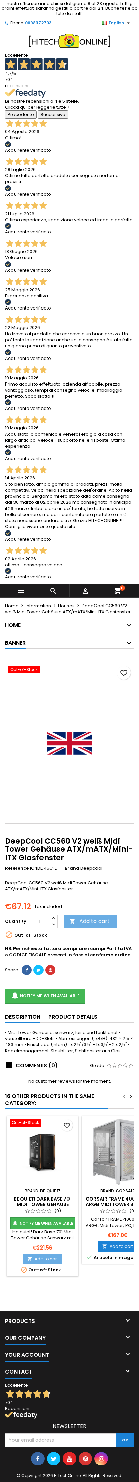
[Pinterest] (50, 970)
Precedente (21, 114)
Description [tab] (22, 1017)
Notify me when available (45, 995)
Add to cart (89, 921)
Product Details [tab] (73, 1017)
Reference (17, 868)
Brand (72, 868)
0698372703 (38, 23)
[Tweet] (38, 970)
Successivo (52, 114)
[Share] (27, 970)
